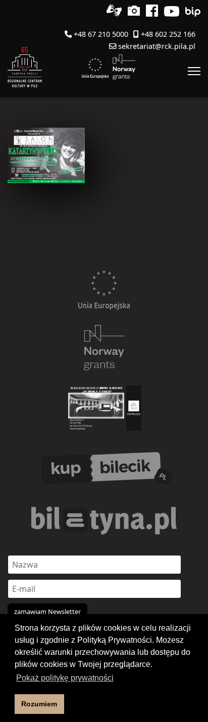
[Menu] (194, 71)
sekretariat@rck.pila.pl (156, 46)
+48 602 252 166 (168, 34)
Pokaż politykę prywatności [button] (65, 678)
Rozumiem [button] (39, 704)
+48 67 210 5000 (101, 34)
